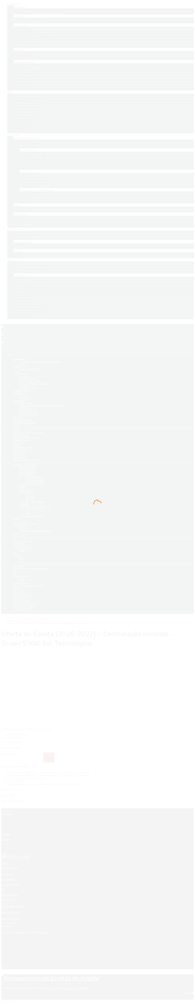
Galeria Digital (19, 455)
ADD (15, 425)
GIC (14, 573)
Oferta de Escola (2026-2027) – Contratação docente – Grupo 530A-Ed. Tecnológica (48, 775)
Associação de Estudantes (25, 422)
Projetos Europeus (21, 583)
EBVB (22, 580)
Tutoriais (23, 521)
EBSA (22, 578)
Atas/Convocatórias (28, 379)
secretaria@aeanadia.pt (13, 906)
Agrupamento (19, 359)
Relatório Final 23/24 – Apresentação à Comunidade (42, 405)
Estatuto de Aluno (21, 435)
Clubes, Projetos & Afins (23, 607)
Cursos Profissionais (35, 509)
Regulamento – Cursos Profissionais (35, 506)
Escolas (23, 364)
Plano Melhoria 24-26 (35, 482)
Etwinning (17, 588)
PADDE (16, 518)
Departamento (19, 400)
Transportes (18, 442)
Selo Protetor (19, 566)
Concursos (12, 620)
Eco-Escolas (18, 590)
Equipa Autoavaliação (23, 403)
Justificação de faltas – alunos (26, 438)
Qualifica (17, 555)
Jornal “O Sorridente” (22, 610)
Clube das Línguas (21, 600)
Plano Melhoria (26, 475)
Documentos (25, 386)
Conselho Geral (20, 374)
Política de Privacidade (56, 988)
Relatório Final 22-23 (29, 413)
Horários (17, 445)
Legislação (24, 504)
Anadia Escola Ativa (22, 595)
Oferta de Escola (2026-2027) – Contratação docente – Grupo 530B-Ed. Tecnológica (48, 772)
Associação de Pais (21, 420)
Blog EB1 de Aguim (21, 597)
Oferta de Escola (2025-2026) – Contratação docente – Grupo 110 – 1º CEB (43, 783)
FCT (27, 511)
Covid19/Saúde (19, 526)
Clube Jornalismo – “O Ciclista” (26, 602)
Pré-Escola (6, 874)
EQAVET (23, 551)
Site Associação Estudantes (25, 605)
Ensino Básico (19, 543)
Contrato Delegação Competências (35, 383)
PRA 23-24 (30, 496)
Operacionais (25, 398)
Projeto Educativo (27, 470)
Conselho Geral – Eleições (31, 381)
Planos (23, 528)
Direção (16, 371)
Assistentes (18, 393)
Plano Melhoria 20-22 (35, 477)
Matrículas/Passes (21, 450)
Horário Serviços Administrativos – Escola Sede (40, 361)
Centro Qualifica (9, 894)
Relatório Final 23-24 (29, 415)
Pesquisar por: (8, 753)
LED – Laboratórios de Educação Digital (30, 568)
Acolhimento (19, 366)
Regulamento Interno (28, 467)
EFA (21, 558)
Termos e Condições (79, 988)
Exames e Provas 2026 (23, 447)
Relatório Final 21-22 (29, 410)
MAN (15, 533)
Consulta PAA (32, 516)
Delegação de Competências (32, 501)
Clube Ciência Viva (21, 575)
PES (15, 571)
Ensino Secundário (10, 884)
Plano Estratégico (27, 472)
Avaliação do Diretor (28, 388)
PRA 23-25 (30, 499)
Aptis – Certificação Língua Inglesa (28, 585)
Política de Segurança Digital (25, 523)
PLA (21, 560)
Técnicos (23, 396)
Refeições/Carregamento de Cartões (28, 433)
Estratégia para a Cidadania (31, 484)
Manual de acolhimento (30, 369)
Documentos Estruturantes (24, 465)
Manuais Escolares (21, 440)
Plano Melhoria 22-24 (35, 479)
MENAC (23, 487)
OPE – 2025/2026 (15, 781)
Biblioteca (17, 418)
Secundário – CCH (21, 546)
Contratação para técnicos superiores (25, 778)
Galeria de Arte (19, 452)
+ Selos (5, 863)
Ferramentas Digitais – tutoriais (26, 459)
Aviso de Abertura (16, 734)
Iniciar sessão (19, 536)
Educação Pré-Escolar (22, 541)
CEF (15, 553)
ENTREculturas (19, 593)
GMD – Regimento (27, 489)
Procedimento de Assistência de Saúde (36, 531)
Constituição (25, 376)
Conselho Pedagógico (23, 391)
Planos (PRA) (25, 492)
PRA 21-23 (30, 494)
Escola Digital (19, 457)
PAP (27, 514)
